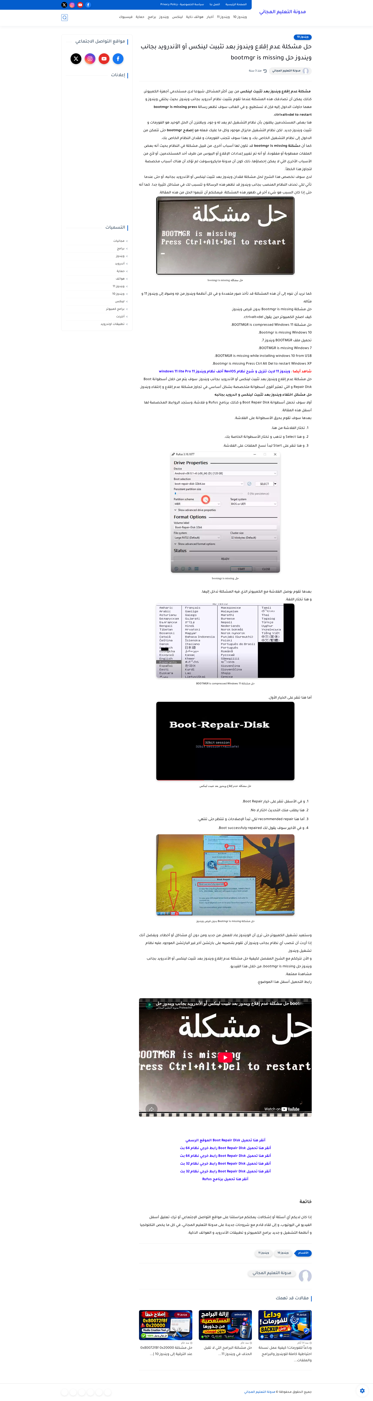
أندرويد (120, 264)
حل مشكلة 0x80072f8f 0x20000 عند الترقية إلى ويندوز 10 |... (166, 1351)
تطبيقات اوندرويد (113, 324)
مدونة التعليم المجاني (282, 12)
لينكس (177, 17)
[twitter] (64, 5)
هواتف (120, 279)
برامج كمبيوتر (115, 309)
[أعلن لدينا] (73, 1392)
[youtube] (80, 5)
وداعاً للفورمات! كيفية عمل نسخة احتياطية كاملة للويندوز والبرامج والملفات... (285, 1354)
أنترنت (120, 316)
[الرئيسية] (107, 1392)
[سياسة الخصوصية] (99, 1392)
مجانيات (119, 241)
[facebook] (88, 5)
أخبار (210, 17)
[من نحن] (82, 1392)
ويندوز (164, 17)
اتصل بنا (215, 4)
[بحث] (64, 17)
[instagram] (72, 5)
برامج (152, 17)
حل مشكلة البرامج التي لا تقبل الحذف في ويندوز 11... (228, 1351)
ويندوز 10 (240, 17)
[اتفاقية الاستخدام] (90, 1392)
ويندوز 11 (223, 17)
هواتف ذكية (195, 17)
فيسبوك (126, 17)
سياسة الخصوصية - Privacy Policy (182, 4)
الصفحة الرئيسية (236, 4)
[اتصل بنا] (64, 1392)
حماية (140, 17)
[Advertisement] (97, 152)
